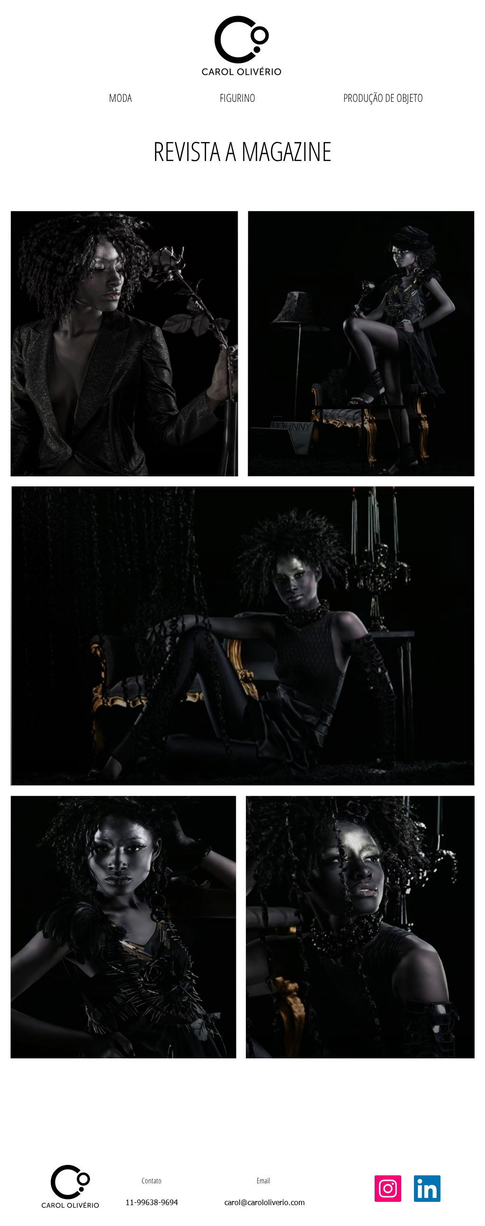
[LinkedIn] (427, 1188)
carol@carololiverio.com (265, 1203)
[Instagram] (388, 1188)
